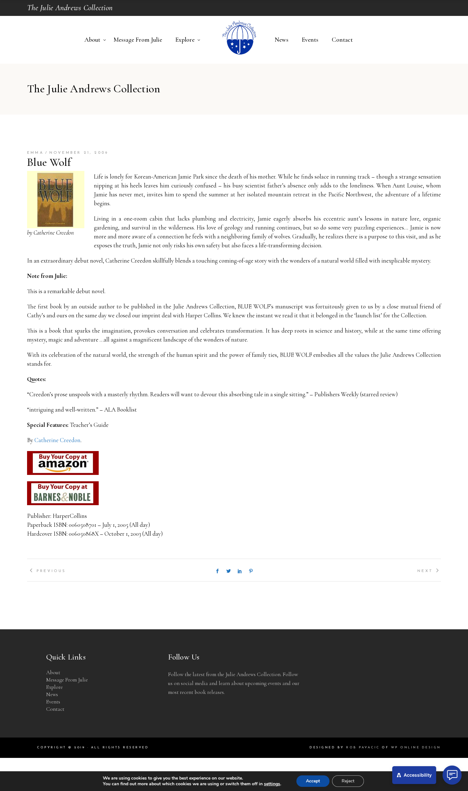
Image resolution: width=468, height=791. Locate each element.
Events (53, 701)
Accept (313, 781)
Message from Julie (67, 679)
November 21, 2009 (78, 153)
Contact (55, 709)
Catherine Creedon (57, 440)
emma (35, 153)
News (52, 694)
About (53, 672)
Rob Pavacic (363, 747)
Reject (348, 781)
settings (272, 784)
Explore (54, 687)
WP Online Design (416, 747)
